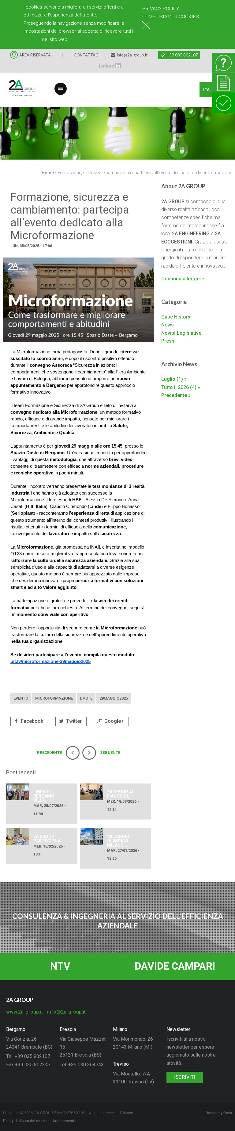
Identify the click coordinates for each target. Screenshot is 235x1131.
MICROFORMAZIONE (54, 698)
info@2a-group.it (132, 54)
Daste (86, 698)
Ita (206, 89)
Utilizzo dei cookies (33, 1121)
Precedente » (176, 395)
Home (48, 172)
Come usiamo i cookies (170, 17)
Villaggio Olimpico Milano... (118, 840)
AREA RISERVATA (35, 54)
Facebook (31, 721)
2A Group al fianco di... (120, 794)
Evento (20, 698)
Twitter (73, 721)
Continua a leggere (182, 279)
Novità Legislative (181, 333)
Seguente (225, 137)
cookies (32, 39)
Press (167, 341)
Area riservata (64, 1121)
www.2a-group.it (24, 1012)
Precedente (9, 137)
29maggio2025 (113, 698)
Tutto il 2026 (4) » (180, 387)
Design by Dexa (219, 1113)
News (167, 325)
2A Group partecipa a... (48, 838)
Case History (175, 317)
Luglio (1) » (174, 379)
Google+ (113, 721)
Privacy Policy (160, 9)
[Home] (18, 90)
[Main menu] (60, 85)
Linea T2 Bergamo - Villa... (45, 796)
